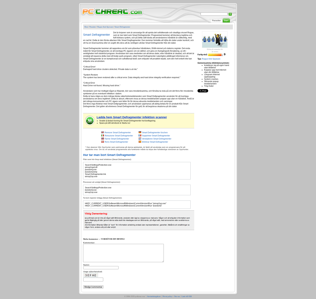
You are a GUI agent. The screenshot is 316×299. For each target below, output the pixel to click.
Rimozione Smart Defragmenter (119, 136)
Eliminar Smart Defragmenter (155, 142)
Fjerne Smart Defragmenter (117, 139)
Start (226, 20)
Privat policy (167, 296)
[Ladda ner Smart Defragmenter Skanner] (90, 120)
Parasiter (216, 20)
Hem (86, 27)
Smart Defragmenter (122, 27)
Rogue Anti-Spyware (105, 27)
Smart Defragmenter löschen (155, 132)
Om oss (177, 296)
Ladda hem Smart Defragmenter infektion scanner (132, 117)
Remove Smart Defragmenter (118, 132)
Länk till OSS (187, 296)
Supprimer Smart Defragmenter (156, 136)
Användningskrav (154, 296)
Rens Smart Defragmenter (116, 142)
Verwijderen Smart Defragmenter (156, 139)
